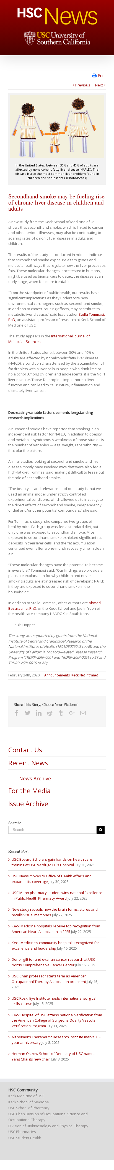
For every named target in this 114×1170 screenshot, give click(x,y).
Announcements (57, 675)
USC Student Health (24, 1137)
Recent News (28, 762)
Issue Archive (28, 803)
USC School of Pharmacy (29, 1107)
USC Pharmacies (22, 1131)
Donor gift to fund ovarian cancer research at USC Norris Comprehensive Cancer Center (53, 962)
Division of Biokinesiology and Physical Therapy (48, 1125)
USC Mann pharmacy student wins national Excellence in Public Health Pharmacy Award (57, 895)
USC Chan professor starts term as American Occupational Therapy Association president (49, 979)
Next (99, 85)
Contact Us (25, 749)
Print (102, 75)
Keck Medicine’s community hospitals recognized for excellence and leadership (55, 945)
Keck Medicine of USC (26, 1095)
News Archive (35, 778)
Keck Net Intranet (84, 675)
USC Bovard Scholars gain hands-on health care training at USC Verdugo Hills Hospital (52, 862)
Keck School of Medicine (28, 1101)
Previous (82, 85)
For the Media (29, 790)
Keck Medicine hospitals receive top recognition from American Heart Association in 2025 (56, 928)
